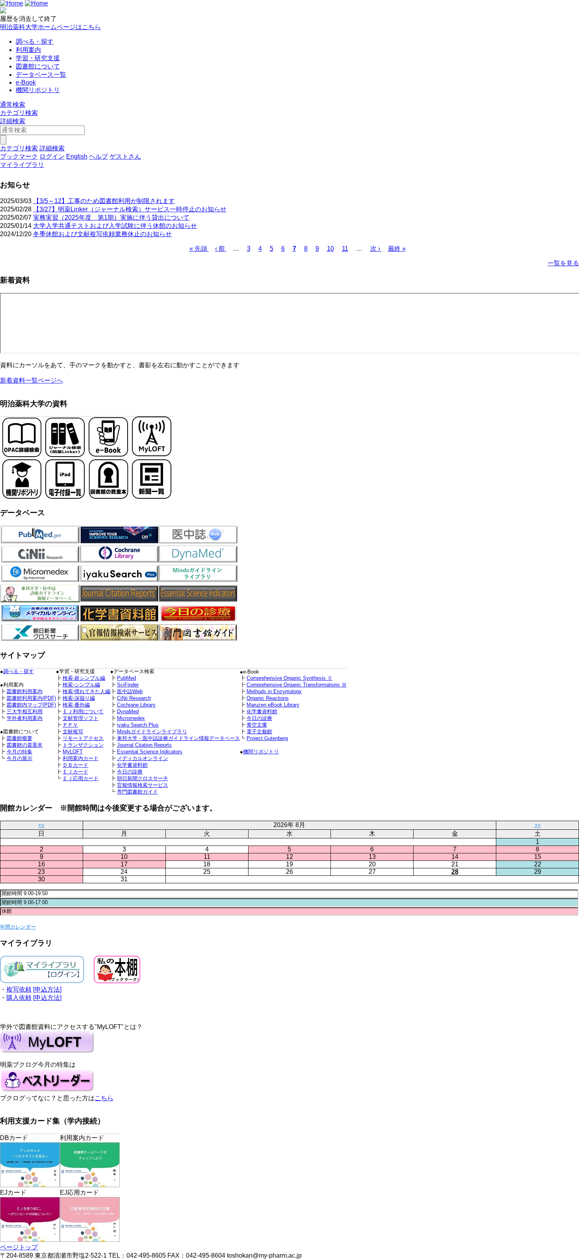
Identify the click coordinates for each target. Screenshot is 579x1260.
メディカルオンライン (142, 758)
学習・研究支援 (38, 58)
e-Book (26, 82)
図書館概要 (19, 738)
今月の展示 (19, 758)
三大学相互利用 (25, 711)
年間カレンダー (18, 927)
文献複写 (73, 732)
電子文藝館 (259, 732)
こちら (104, 1098)
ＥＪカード (75, 772)
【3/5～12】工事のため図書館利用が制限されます (104, 201)
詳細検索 (12, 121)
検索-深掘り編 (79, 698)
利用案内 (28, 49)
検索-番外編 (76, 705)
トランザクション (83, 745)
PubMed (126, 678)
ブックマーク (19, 156)
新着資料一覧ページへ (31, 380)
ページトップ (19, 1247)
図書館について (38, 66)
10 (330, 248)
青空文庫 (257, 725)
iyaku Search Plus (138, 725)
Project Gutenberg (267, 738)
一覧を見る (563, 263)
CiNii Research (134, 698)
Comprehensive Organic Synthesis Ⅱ (289, 678)
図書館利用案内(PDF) (31, 698)
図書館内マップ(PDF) (31, 705)
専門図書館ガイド (137, 792)
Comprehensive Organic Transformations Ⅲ (297, 685)
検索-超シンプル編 (84, 678)
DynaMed (128, 711)
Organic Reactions (268, 698)
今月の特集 (19, 752)
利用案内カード (80, 758)
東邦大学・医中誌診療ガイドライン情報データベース (178, 738)
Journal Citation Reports (144, 745)
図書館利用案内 (25, 691)
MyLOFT (73, 752)
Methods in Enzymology (274, 691)
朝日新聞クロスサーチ (142, 778)
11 (345, 248)
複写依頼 (19, 989)
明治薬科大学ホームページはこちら (50, 27)
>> (537, 825)
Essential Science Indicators (149, 752)
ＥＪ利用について (83, 711)
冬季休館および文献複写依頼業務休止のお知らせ (102, 234)
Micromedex (131, 718)
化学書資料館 (262, 711)
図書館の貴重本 (25, 745)
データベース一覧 (41, 74)
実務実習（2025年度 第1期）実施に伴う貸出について (111, 217)
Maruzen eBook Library (273, 705)
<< (41, 825)
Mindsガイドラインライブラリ (152, 732)
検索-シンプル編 (81, 685)
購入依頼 (19, 997)
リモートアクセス (83, 738)
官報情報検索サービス (142, 785)
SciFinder (128, 685)
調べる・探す (35, 41)
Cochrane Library (136, 705)
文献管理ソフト (80, 718)
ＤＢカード (75, 765)
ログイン (52, 156)
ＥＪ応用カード (80, 778)
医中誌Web (130, 691)
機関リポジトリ (38, 90)
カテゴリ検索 (19, 112)
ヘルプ (98, 156)
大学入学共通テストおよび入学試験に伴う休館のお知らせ (115, 225)
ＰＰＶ (70, 725)
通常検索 (12, 104)
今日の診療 (259, 718)
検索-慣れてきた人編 (86, 691)
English (76, 156)
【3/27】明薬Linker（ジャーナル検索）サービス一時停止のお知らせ (129, 209)
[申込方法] (47, 989)
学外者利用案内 (25, 718)
